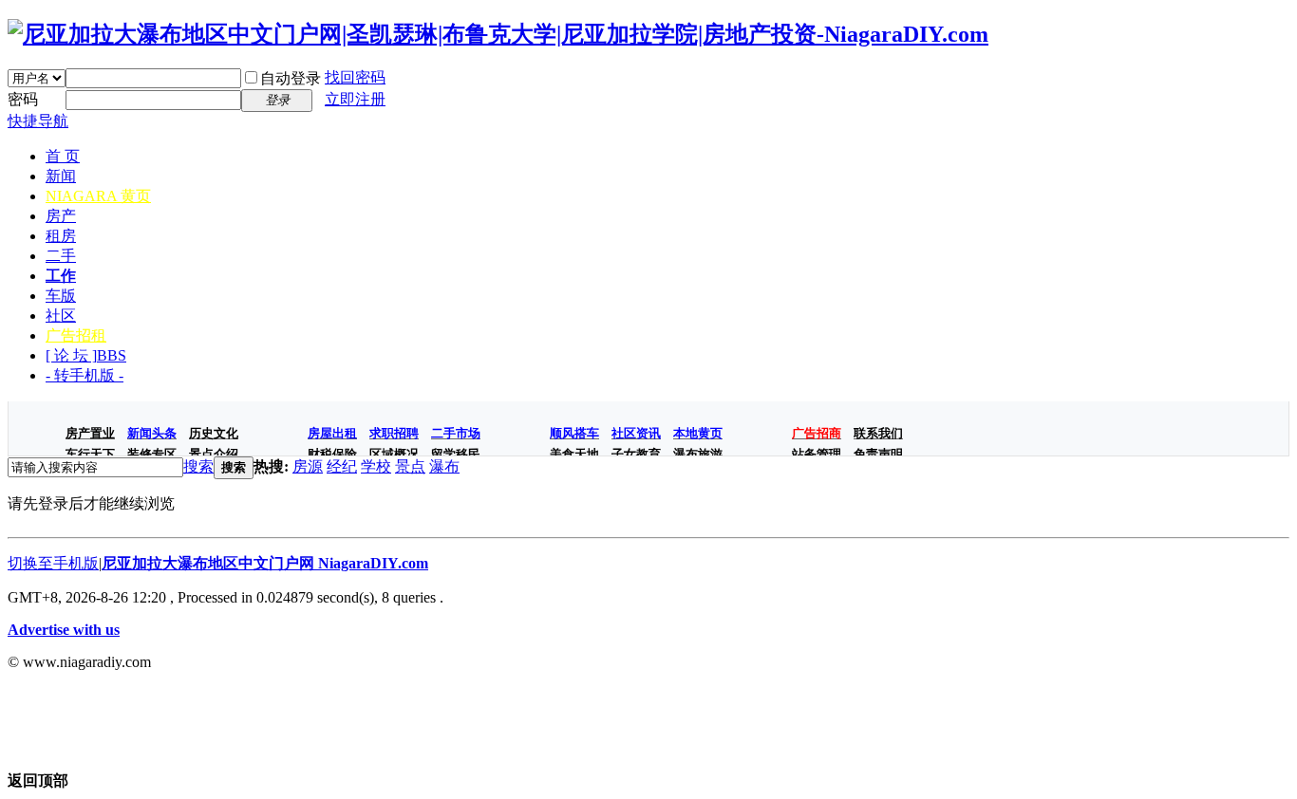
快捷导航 (38, 121)
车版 (61, 296)
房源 (307, 466)
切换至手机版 (53, 563)
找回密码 (355, 77)
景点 (410, 466)
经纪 (342, 466)
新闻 (61, 176)
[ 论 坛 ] (86, 355)
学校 (376, 466)
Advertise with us (64, 630)
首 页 (63, 156)
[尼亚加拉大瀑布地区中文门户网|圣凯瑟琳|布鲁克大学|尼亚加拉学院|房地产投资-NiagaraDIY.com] (498, 34)
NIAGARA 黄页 (98, 196)
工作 (61, 276)
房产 (61, 216)
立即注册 (355, 99)
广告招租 (76, 335)
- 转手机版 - (84, 375)
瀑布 (444, 466)
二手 (61, 256)
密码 (23, 99)
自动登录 (290, 78)
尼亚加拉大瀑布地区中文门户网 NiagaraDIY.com (265, 563)
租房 (61, 236)
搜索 (198, 466)
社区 (61, 315)
